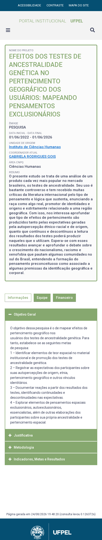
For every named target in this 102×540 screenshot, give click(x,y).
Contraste (55, 5)
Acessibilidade (30, 5)
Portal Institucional (51, 20)
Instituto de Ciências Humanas (35, 147)
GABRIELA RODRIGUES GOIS (32, 156)
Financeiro (64, 298)
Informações (18, 298)
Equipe (42, 298)
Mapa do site (79, 5)
